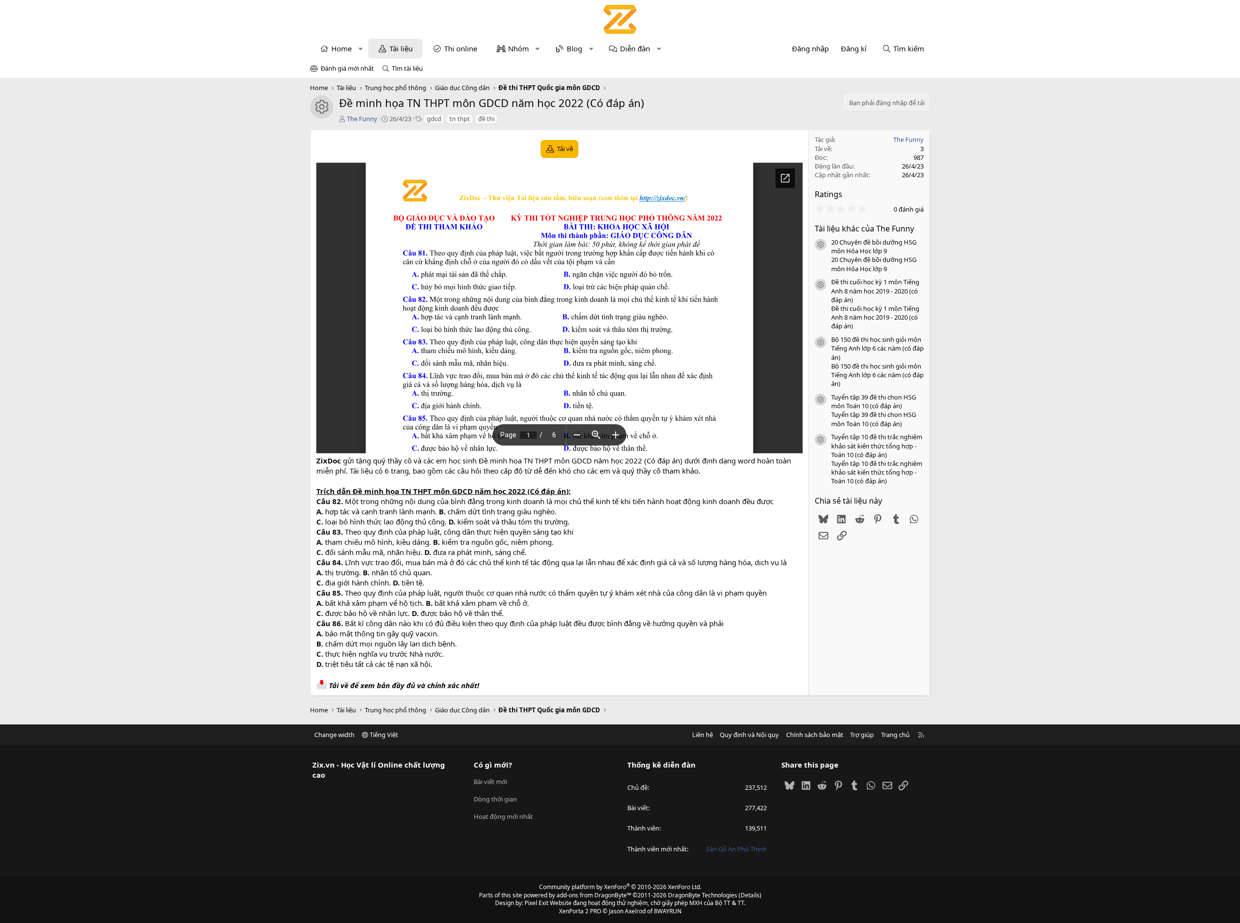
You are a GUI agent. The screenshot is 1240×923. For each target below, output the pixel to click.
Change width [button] (334, 734)
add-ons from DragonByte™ (594, 895)
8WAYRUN (668, 911)
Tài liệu (401, 48)
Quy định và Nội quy (749, 734)
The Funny (362, 118)
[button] (360, 49)
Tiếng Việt (383, 734)
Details (750, 895)
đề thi (486, 118)
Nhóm (518, 48)
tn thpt (460, 118)
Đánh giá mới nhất (347, 68)
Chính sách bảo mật (814, 734)
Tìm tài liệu (407, 68)
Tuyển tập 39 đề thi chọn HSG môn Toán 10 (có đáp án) (873, 401)
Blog (574, 48)
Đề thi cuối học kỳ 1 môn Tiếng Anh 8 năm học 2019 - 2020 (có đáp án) (875, 290)
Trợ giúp (862, 734)
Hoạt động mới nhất (503, 816)
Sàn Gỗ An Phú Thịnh (736, 849)
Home (341, 48)
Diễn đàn (635, 48)
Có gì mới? (493, 764)
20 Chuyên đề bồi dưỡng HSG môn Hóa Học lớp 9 (873, 246)
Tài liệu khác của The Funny (864, 228)
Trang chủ (895, 734)
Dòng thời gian (495, 799)
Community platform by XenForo (620, 887)
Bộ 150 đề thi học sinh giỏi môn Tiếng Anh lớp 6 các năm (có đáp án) (877, 348)
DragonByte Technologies (702, 895)
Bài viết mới (490, 781)
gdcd (434, 118)
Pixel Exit (536, 903)
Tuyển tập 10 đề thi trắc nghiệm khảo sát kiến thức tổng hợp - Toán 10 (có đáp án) (876, 445)
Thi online (460, 48)
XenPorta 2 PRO (580, 911)
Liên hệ (702, 734)
